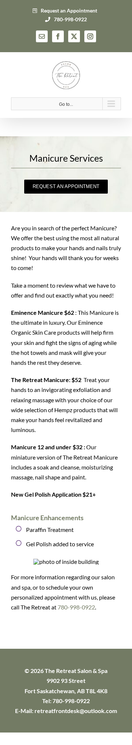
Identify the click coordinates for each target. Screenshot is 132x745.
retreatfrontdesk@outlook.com (75, 710)
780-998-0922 (70, 19)
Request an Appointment (68, 10)
